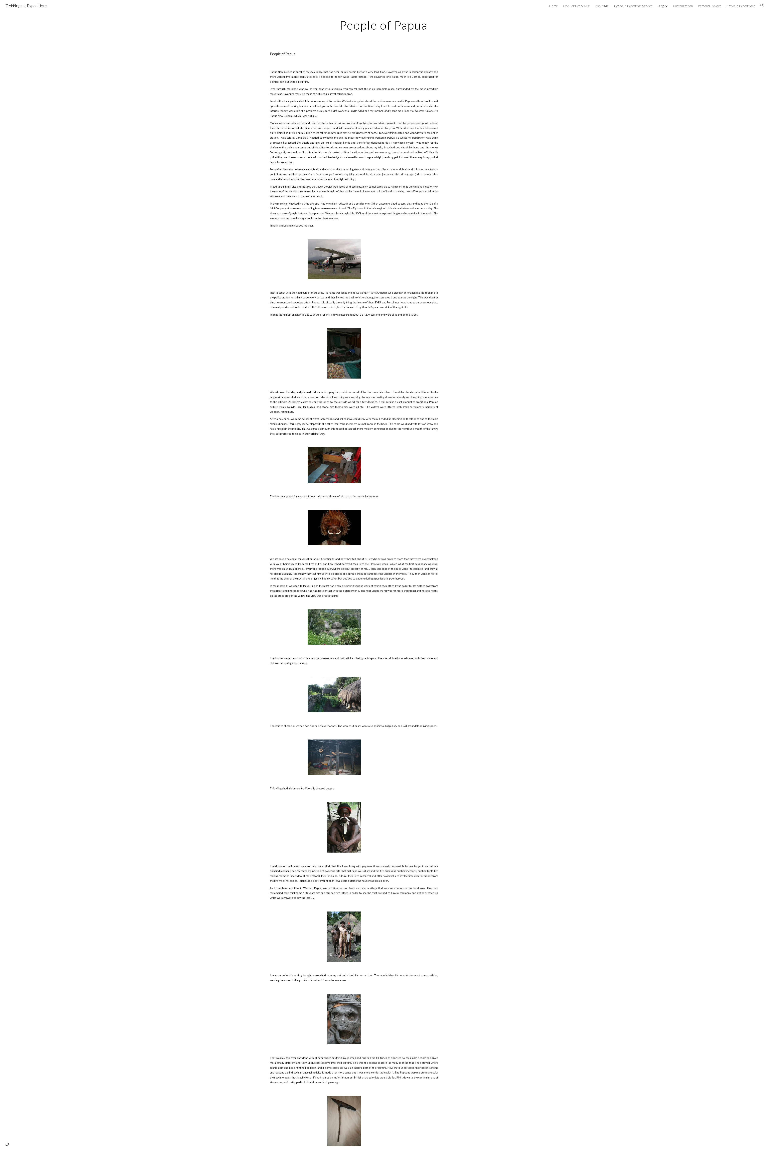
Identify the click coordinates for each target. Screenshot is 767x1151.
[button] (762, 5)
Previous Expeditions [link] (740, 6)
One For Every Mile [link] (576, 6)
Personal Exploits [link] (709, 6)
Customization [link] (683, 6)
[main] (383, 25)
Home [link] (553, 6)
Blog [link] (661, 6)
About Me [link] (602, 6)
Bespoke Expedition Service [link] (633, 6)
